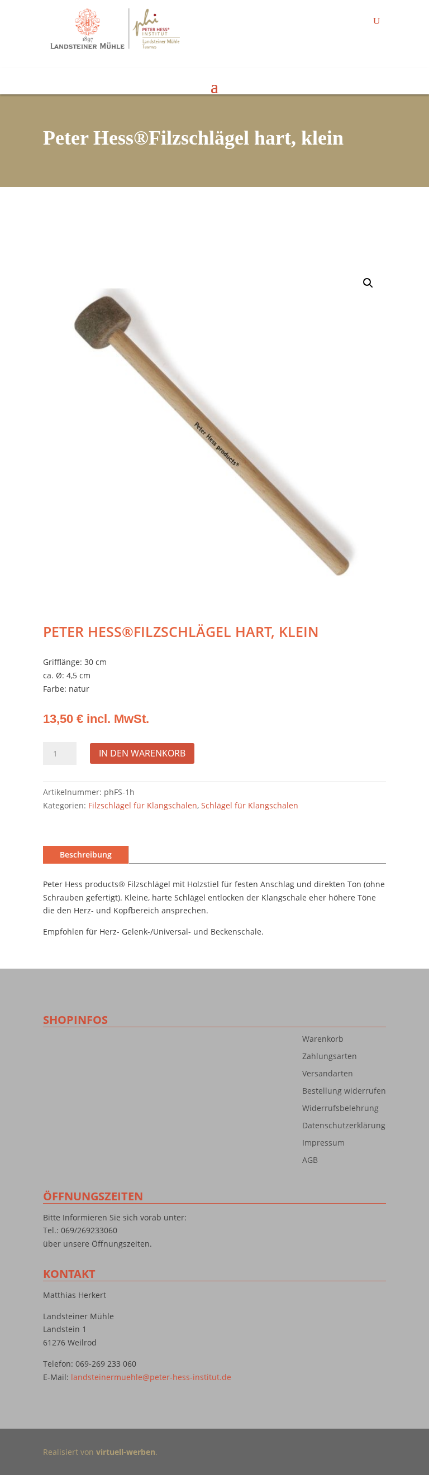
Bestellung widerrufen (344, 1093)
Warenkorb (323, 1041)
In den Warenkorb (142, 753)
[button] (368, 283)
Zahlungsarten (329, 1058)
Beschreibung (86, 854)
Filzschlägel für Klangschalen (142, 805)
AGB (310, 1162)
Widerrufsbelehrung (340, 1110)
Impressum (323, 1145)
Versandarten (327, 1076)
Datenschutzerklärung (343, 1128)
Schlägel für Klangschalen (249, 805)
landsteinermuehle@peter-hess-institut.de (151, 1377)
